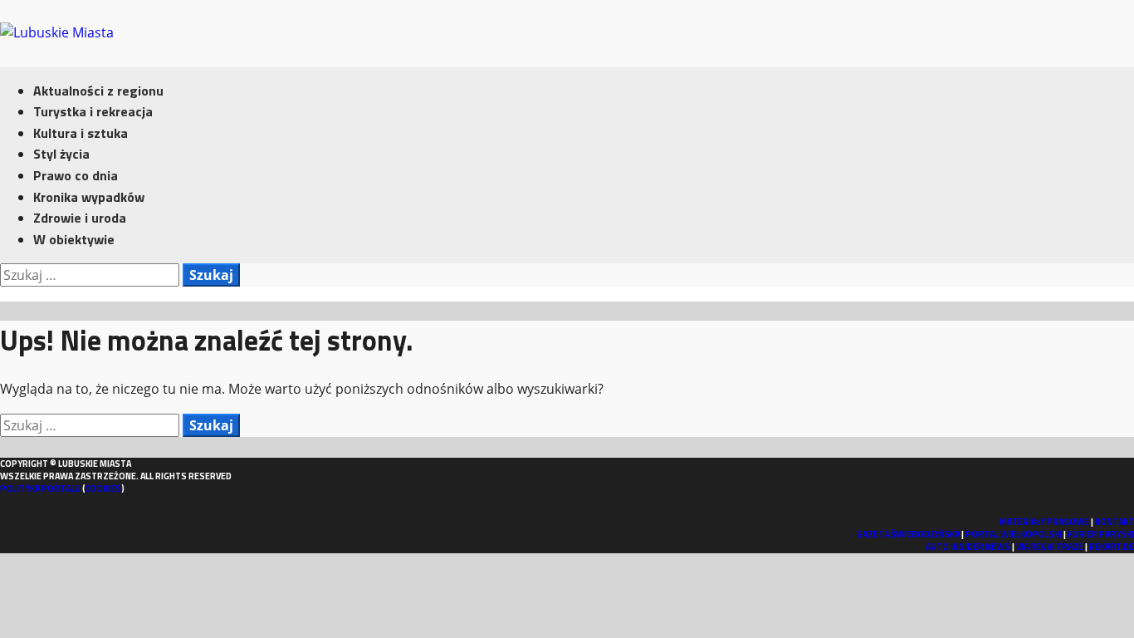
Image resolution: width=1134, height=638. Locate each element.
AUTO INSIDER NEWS (968, 546)
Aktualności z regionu (98, 91)
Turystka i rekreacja (93, 111)
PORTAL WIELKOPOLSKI (1013, 534)
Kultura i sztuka (80, 133)
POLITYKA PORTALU (40, 488)
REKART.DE (1111, 546)
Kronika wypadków (88, 197)
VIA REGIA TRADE (1049, 546)
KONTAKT (1114, 521)
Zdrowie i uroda (79, 218)
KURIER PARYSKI (1101, 534)
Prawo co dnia (75, 175)
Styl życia (61, 154)
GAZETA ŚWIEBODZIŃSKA (908, 534)
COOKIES (103, 488)
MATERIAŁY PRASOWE (1044, 521)
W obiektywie (74, 239)
